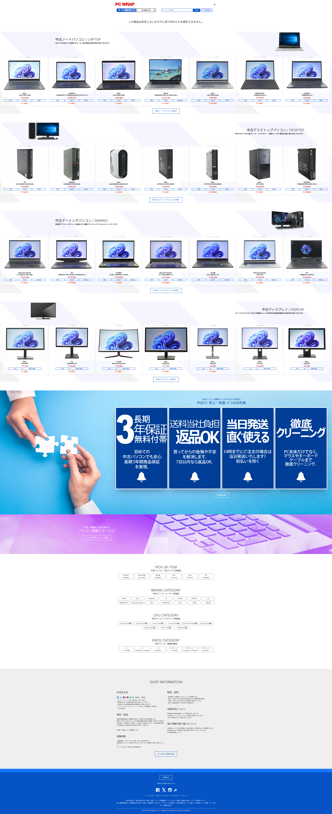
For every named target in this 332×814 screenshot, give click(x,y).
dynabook (152, 598)
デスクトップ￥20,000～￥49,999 (190, 649)
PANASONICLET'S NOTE (142, 576)
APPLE (124, 598)
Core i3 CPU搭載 (125, 623)
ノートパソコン (149, 796)
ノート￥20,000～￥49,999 (142, 649)
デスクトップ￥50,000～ (206, 649)
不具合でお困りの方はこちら (166, 783)
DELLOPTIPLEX (190, 576)
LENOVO (194, 598)
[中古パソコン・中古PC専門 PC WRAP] (124, 4)
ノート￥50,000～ (158, 649)
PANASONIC (166, 603)
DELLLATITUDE (174, 576)
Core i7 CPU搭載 (158, 623)
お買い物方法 (130, 800)
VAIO (180, 603)
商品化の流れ (185, 800)
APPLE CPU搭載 (166, 628)
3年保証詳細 (221, 495)
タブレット (178, 4)
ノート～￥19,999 (126, 649)
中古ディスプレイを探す (166, 379)
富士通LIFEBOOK (158, 576)
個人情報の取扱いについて (174, 732)
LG (208, 598)
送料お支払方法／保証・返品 (145, 800)
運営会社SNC (167, 805)
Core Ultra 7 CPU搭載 (190, 623)
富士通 (208, 603)
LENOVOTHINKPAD (125, 576)
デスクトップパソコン (162, 796)
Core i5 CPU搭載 (141, 623)
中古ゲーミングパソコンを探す (166, 290)
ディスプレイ (175, 796)
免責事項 (150, 803)
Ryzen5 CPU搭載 (149, 628)
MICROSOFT (124, 603)
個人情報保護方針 (122, 803)
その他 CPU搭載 (182, 628)
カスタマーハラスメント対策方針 (164, 803)
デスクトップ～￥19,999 (174, 649)
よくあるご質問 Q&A (166, 754)
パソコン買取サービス (198, 800)
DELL (138, 598)
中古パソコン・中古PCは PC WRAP (163, 810)
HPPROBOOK (206, 576)
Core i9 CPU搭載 (174, 623)
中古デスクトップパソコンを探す (166, 200)
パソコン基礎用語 (160, 800)
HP (166, 598)
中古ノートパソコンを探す (166, 111)
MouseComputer (137, 603)
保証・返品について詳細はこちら (127, 730)
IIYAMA (180, 598)
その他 (194, 603)
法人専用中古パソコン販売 (184, 803)
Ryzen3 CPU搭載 (206, 623)
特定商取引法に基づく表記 (137, 803)
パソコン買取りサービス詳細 (97, 537)
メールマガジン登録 (173, 800)
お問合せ (166, 777)
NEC (151, 603)
